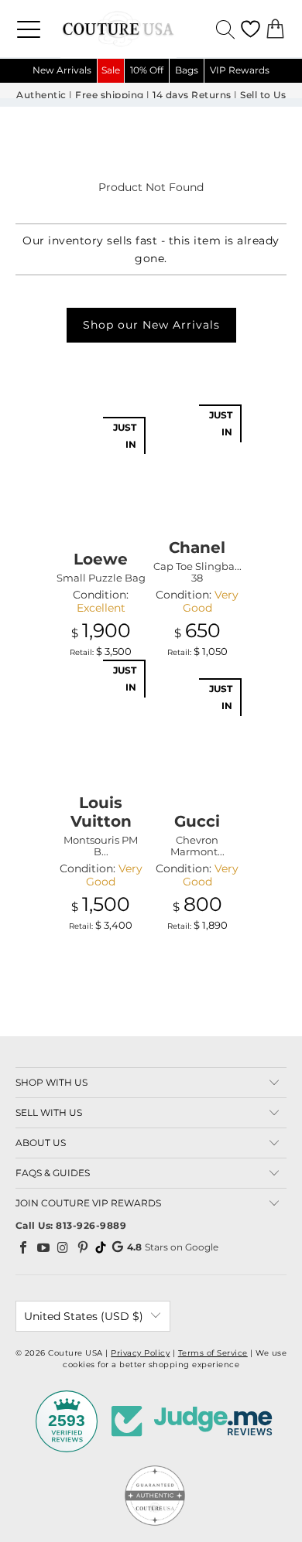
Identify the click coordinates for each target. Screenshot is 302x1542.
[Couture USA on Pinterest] (82, 1247)
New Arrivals (62, 70)
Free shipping (109, 95)
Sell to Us (263, 95)
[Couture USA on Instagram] (63, 1247)
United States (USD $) (83, 1316)
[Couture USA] (151, 28)
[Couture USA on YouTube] (43, 1247)
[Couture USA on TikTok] (100, 1247)
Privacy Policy (140, 1353)
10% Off (146, 70)
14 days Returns (192, 95)
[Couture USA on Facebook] (24, 1247)
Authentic (41, 95)
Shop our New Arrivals (151, 325)
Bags (186, 70)
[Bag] (275, 29)
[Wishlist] (250, 29)
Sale (110, 70)
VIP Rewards (239, 70)
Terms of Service (213, 1353)
